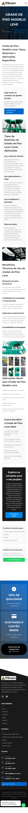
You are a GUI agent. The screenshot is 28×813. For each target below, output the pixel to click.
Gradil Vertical (6, 746)
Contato (4, 723)
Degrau (6, 534)
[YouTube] (6, 696)
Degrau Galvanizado (10, 540)
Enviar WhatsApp (14, 559)
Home (3, 31)
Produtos (8, 31)
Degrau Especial (7, 743)
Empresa (5, 711)
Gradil (6, 537)
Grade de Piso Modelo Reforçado (14, 531)
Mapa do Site (21, 801)
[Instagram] (2, 696)
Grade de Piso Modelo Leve (10, 734)
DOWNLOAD (14, 649)
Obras (4, 717)
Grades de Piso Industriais (11, 111)
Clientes (4, 720)
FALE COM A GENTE (14, 515)
